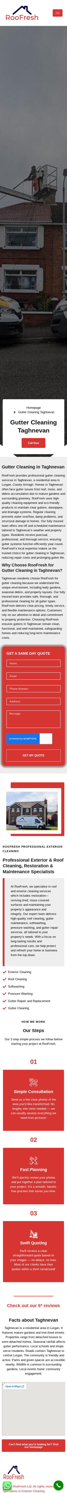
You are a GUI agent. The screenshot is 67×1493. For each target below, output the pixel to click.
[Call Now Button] (58, 1485)
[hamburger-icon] (58, 13)
